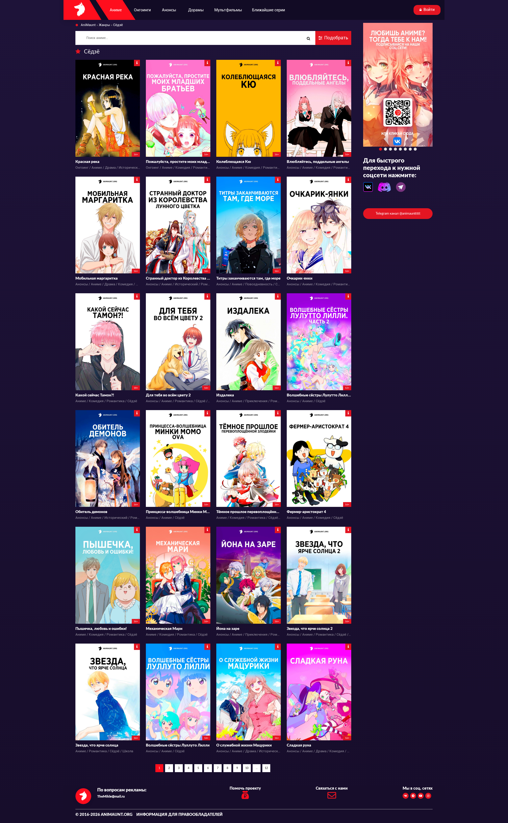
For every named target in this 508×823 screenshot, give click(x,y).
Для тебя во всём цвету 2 (168, 395)
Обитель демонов (91, 512)
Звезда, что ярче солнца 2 (310, 629)
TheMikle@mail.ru (111, 796)
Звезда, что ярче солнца (96, 745)
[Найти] (308, 39)
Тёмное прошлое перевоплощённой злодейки (248, 512)
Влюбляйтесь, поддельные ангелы (318, 162)
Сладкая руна (299, 745)
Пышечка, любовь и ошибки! (101, 629)
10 (246, 768)
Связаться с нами (332, 788)
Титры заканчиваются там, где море (248, 278)
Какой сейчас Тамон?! (94, 395)
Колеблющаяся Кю (233, 162)
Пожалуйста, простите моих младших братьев (178, 162)
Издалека (225, 395)
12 (266, 768)
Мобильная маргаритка (96, 278)
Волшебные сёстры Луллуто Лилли (178, 745)
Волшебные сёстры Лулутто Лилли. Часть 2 (319, 395)
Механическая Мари (164, 629)
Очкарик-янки (299, 278)
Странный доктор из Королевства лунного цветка (178, 278)
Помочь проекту (245, 788)
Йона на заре (227, 629)
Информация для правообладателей (179, 815)
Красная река (87, 162)
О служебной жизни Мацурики (244, 745)
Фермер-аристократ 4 (306, 512)
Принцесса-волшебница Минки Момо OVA (178, 512)
